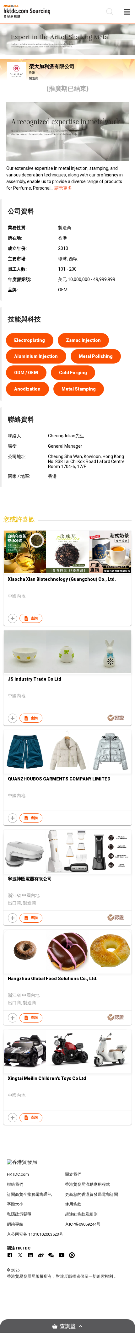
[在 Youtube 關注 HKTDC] (61, 1255)
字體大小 (15, 1204)
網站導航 (15, 1224)
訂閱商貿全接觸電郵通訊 (29, 1194)
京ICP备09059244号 (82, 1224)
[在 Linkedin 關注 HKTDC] (30, 1255)
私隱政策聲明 (19, 1214)
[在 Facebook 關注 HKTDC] (10, 1255)
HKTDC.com (18, 1174)
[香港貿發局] (67, 1165)
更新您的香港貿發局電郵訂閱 (91, 1194)
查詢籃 (68, 1326)
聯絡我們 (15, 1184)
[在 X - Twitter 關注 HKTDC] (20, 1255)
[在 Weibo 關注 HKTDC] (41, 1255)
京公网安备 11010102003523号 (35, 1234)
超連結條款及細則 (81, 1214)
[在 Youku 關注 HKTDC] (72, 1255)
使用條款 (73, 1204)
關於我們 (73, 1174)
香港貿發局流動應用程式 (87, 1184)
